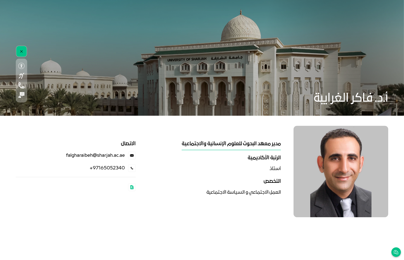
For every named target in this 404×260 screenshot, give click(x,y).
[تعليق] (21, 95)
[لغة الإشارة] (21, 76)
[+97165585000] (21, 85)
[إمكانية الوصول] (21, 66)
